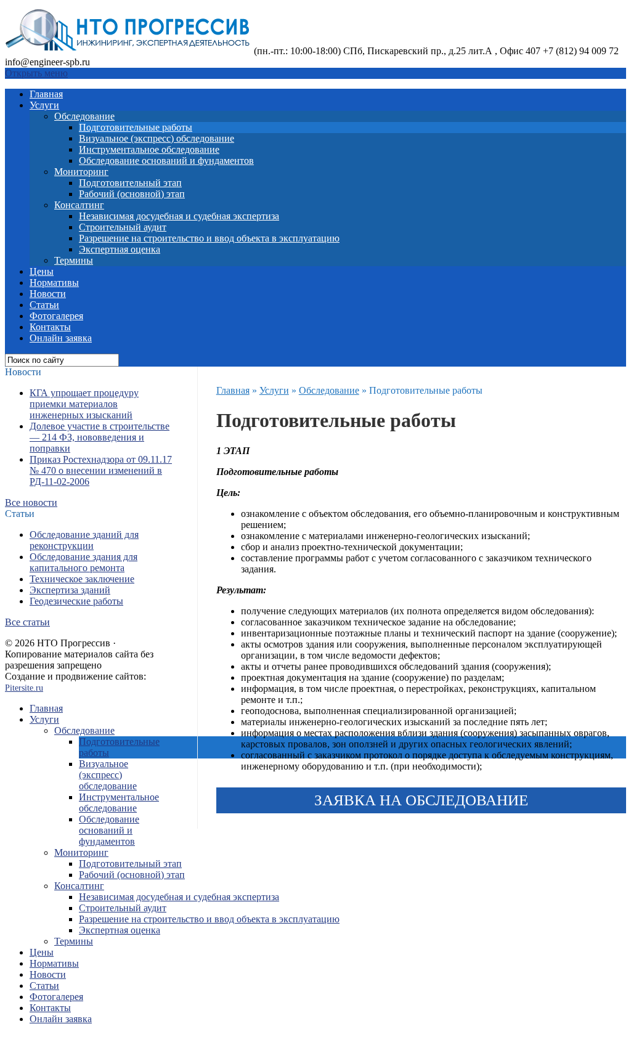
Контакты (50, 327)
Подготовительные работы (135, 127)
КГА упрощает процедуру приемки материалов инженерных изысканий (84, 404)
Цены (42, 271)
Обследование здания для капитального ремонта (83, 562)
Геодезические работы (76, 601)
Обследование (84, 116)
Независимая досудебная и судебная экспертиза (179, 216)
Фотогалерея (56, 316)
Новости (48, 293)
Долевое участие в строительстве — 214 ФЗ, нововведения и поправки (99, 437)
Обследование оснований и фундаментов (166, 160)
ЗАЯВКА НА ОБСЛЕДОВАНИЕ (421, 800)
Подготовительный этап (130, 182)
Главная (46, 94)
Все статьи (27, 622)
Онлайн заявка (61, 338)
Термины (73, 260)
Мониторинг (81, 171)
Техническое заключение (82, 579)
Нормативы (54, 282)
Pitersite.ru (24, 688)
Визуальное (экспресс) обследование (156, 138)
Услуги (44, 105)
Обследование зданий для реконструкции (84, 540)
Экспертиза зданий (70, 590)
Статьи (44, 304)
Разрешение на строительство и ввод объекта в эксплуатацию (209, 238)
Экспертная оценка (119, 249)
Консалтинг (79, 205)
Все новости (31, 502)
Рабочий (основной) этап (132, 194)
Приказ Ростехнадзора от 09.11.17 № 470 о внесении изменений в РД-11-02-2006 (101, 470)
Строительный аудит (122, 227)
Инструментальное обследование (149, 149)
